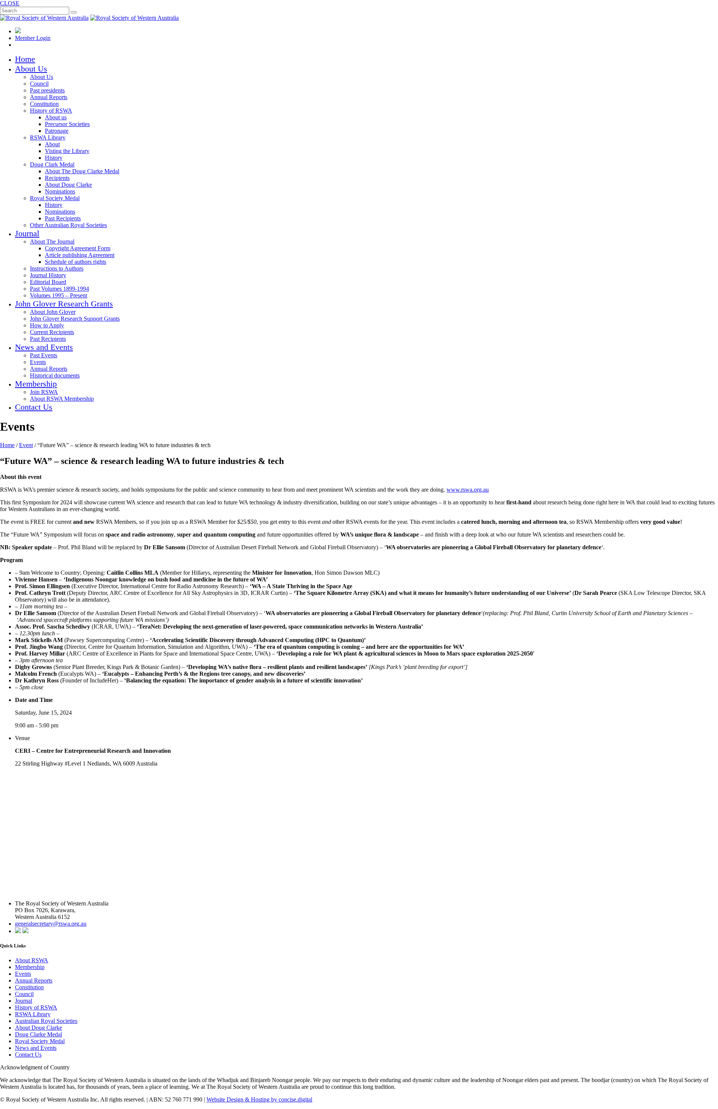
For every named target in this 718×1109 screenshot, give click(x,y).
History (53, 158)
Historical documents (55, 375)
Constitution (44, 104)
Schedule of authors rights (75, 262)
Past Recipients (63, 218)
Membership (36, 383)
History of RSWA (51, 110)
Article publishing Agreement (79, 255)
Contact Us (33, 407)
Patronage (56, 131)
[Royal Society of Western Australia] (44, 18)
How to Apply (47, 325)
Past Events (43, 355)
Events (38, 362)
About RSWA (31, 960)
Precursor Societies (67, 124)
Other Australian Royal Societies (68, 225)
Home (25, 59)
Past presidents (47, 90)
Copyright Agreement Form (77, 248)
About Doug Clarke (68, 184)
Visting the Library (67, 151)
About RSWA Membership (62, 398)
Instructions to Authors (56, 268)
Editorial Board (48, 282)
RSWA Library (47, 137)
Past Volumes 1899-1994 (59, 288)
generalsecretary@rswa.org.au (50, 923)
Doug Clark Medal (52, 164)
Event (26, 445)
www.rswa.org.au (468, 489)
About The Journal (52, 241)
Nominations (60, 191)
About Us (31, 68)
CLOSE (9, 3)
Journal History (48, 275)
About (52, 144)
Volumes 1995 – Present (58, 295)
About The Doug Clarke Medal (82, 171)
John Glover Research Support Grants (75, 318)
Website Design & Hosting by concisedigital (259, 1099)
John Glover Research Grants (64, 303)
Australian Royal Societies (46, 1021)
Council (39, 83)
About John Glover (53, 312)
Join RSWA (44, 392)
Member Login (32, 38)
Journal (27, 233)
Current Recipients (52, 332)
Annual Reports (48, 97)
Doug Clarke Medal (38, 1034)
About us (56, 117)
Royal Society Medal (55, 198)
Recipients (57, 178)
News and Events (44, 347)
